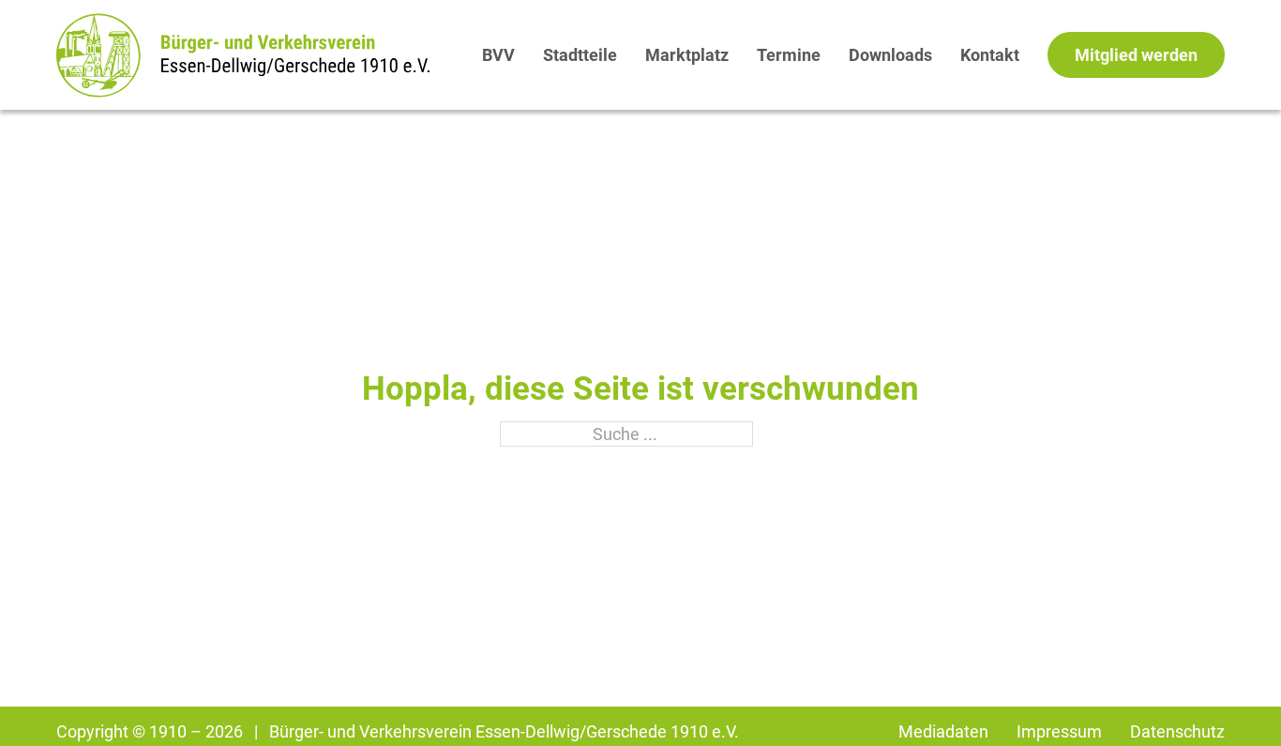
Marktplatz (687, 55)
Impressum (1059, 731)
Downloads (890, 55)
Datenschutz (1177, 731)
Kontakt (989, 55)
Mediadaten (943, 731)
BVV (498, 55)
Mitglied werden (1136, 55)
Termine (789, 55)
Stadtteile (580, 55)
